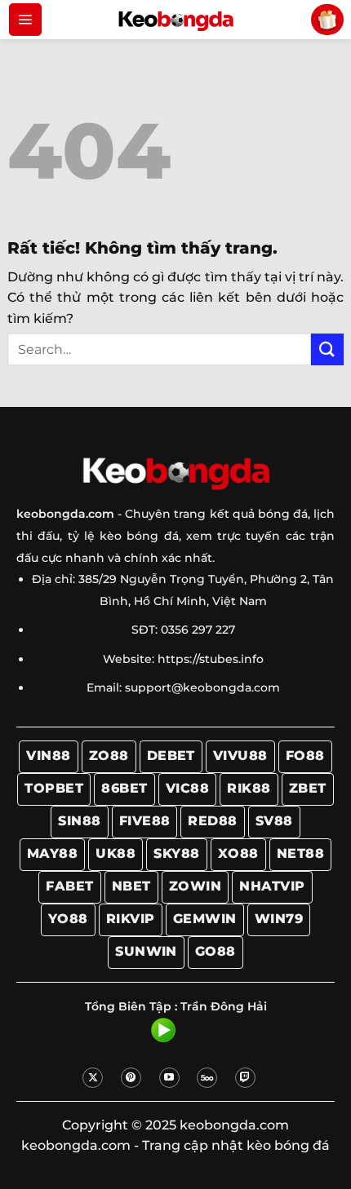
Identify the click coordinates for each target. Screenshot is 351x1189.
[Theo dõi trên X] (92, 1077)
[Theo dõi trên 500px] (207, 1077)
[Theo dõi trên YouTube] (169, 1077)
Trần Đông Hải (223, 1006)
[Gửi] (327, 349)
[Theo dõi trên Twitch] (245, 1077)
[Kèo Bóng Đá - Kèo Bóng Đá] (175, 19)
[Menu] (25, 19)
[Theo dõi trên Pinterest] (131, 1077)
